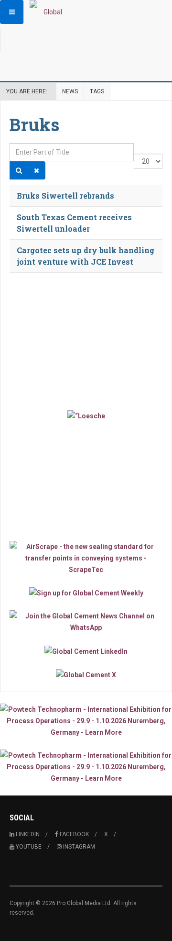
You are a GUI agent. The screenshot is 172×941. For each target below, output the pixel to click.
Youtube (28, 846)
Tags (97, 91)
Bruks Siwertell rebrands (65, 195)
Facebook (73, 834)
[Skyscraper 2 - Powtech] (86, 767)
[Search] (19, 170)
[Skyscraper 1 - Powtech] (86, 721)
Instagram (78, 846)
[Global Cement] (49, 12)
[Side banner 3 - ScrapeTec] (86, 558)
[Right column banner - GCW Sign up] (86, 593)
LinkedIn (27, 834)
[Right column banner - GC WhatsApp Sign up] (86, 621)
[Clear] (36, 170)
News (70, 91)
